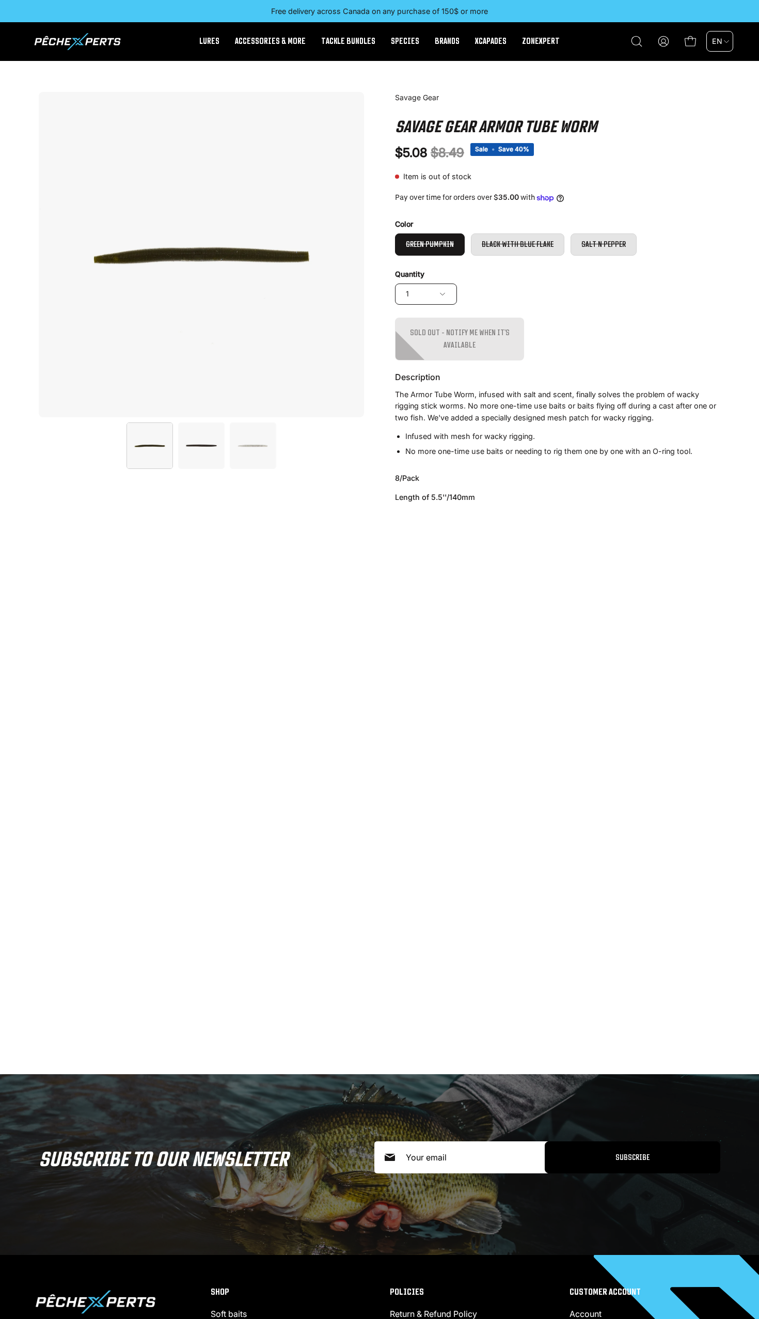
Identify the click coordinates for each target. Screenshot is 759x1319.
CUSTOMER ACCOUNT (605, 1291)
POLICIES (407, 1291)
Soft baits (229, 1314)
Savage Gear (417, 97)
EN (717, 41)
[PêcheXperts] (77, 41)
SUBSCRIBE (632, 1157)
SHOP (220, 1291)
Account (586, 1314)
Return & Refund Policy (433, 1314)
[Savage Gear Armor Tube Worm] (149, 445)
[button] (636, 41)
